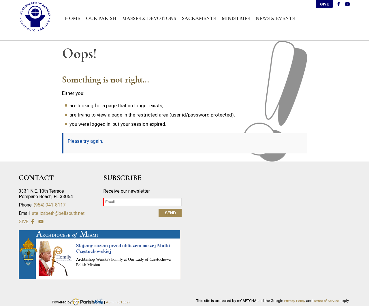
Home (72, 18)
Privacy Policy (294, 301)
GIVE (324, 4)
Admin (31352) (118, 302)
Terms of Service (326, 301)
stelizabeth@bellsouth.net (58, 213)
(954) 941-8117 (49, 205)
